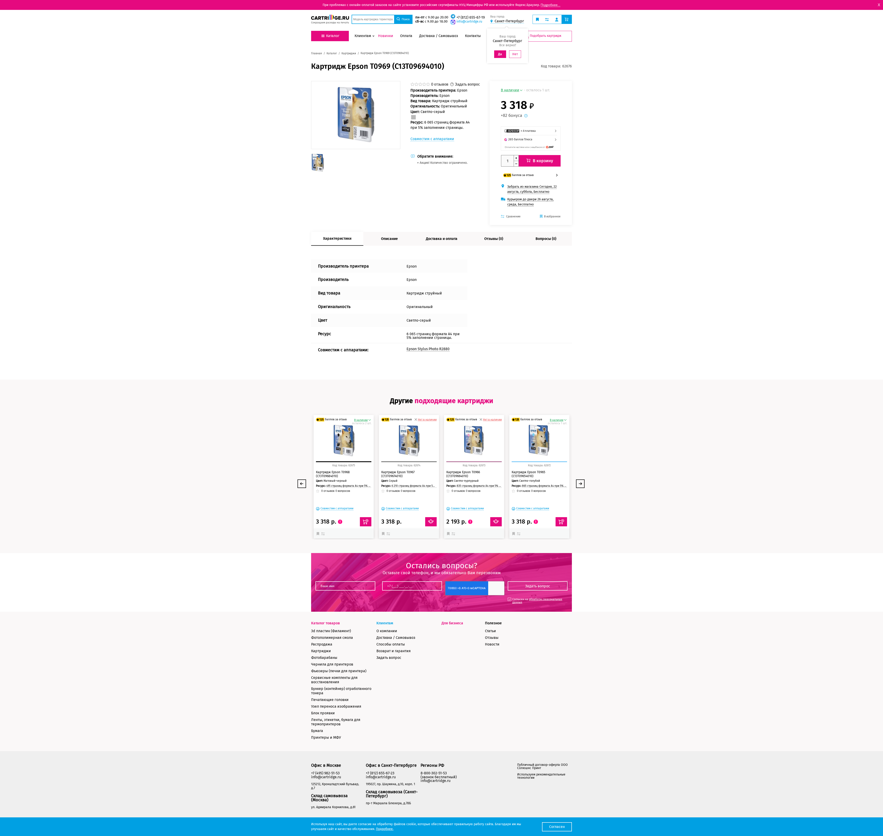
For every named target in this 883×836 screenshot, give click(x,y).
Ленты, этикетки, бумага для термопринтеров (335, 722)
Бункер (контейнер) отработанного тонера (341, 690)
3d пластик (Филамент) (331, 631)
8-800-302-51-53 (434, 773)
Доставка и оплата (441, 238)
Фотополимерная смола (332, 637)
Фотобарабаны (324, 657)
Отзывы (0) (493, 238)
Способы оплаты (390, 644)
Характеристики (337, 238)
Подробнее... (550, 5)
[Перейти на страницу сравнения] (547, 19)
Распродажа (321, 644)
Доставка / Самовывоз (395, 637)
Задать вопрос (388, 657)
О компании (386, 631)
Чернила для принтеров (332, 664)
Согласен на (537, 601)
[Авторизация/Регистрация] (557, 19)
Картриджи (321, 651)
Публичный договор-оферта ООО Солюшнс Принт (542, 766)
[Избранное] (319, 533)
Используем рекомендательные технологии (541, 776)
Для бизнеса (452, 623)
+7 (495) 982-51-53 (325, 773)
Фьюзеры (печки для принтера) (338, 671)
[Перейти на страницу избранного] (537, 19)
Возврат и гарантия (393, 651)
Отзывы (492, 637)
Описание (389, 238)
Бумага (317, 731)
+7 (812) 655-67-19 (470, 17)
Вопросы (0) (546, 238)
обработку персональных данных (537, 601)
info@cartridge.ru (469, 21)
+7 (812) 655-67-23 (380, 773)
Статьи (490, 631)
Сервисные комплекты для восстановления (334, 679)
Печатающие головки (330, 700)
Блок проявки (323, 713)
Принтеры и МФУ (326, 737)
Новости (492, 644)
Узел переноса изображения (336, 706)
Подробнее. (384, 829)
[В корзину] (365, 521)
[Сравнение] (323, 533)
